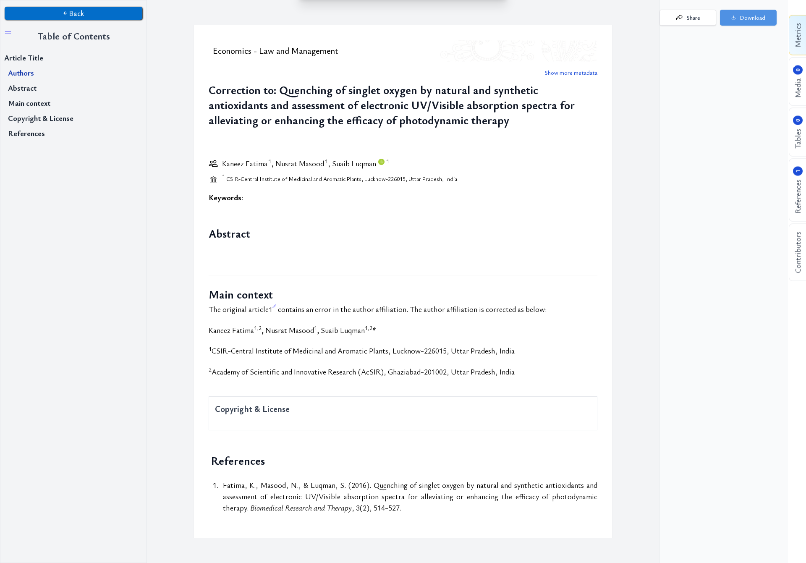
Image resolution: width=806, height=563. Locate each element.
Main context (29, 103)
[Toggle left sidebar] (8, 33)
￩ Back (73, 13)
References (26, 133)
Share (693, 17)
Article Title (23, 57)
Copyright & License (40, 118)
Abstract (22, 88)
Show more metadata (571, 72)
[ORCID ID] (381, 163)
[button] (748, 18)
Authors (21, 73)
